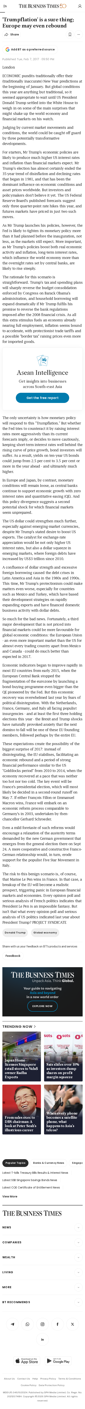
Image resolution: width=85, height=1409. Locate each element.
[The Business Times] (39, 6)
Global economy (45, 932)
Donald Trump (15, 932)
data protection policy (51, 1385)
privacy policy (48, 1378)
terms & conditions (69, 1378)
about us (9, 1378)
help (35, 1378)
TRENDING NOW (17, 1026)
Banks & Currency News (48, 1163)
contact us (23, 1378)
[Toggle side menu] (5, 6)
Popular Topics (15, 1163)
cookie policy (28, 1385)
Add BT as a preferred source (33, 49)
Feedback (13, 956)
